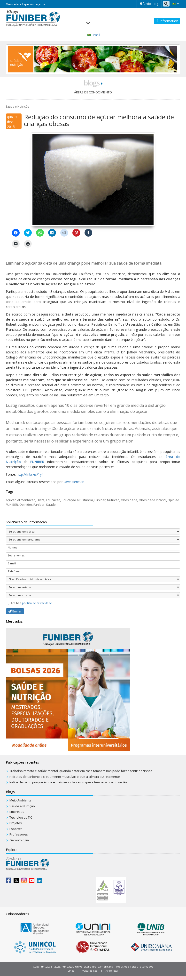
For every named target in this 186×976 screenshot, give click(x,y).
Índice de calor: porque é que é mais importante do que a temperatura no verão (68, 782)
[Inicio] (33, 17)
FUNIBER (37, 461)
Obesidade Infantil (152, 500)
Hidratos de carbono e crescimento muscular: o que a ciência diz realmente (64, 776)
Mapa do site (89, 970)
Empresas (16, 811)
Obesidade (129, 500)
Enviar (17, 611)
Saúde (51, 504)
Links (71, 970)
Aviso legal (112, 970)
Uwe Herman (74, 481)
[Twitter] (16, 881)
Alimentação (26, 500)
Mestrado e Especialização (24, 4)
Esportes (16, 829)
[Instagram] (24, 881)
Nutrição (113, 500)
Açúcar (11, 500)
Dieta (41, 500)
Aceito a (31, 603)
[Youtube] (31, 881)
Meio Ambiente (20, 800)
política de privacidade (37, 603)
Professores (18, 834)
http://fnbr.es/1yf (30, 474)
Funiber (100, 500)
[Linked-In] (39, 881)
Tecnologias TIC (20, 817)
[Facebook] (8, 881)
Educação (53, 500)
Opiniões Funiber (32, 504)
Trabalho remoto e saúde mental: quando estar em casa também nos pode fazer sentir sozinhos (80, 771)
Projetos (15, 823)
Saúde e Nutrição (17, 107)
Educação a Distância (77, 500)
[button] (175, 3)
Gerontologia (19, 840)
